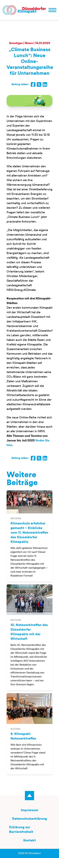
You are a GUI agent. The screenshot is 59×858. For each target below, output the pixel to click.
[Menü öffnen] (52, 10)
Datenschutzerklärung (29, 819)
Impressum (29, 810)
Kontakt (29, 840)
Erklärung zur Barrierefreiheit (21, 830)
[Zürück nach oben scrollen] (29, 795)
